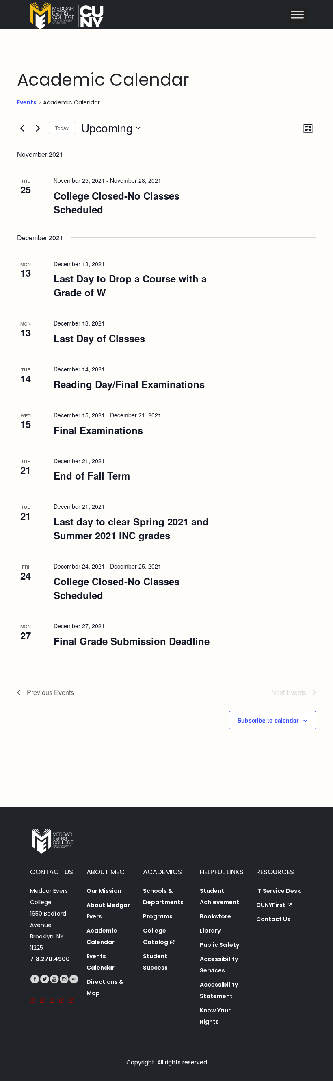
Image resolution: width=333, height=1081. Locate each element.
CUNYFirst (270, 905)
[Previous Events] (22, 128)
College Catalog (155, 936)
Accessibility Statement (219, 990)
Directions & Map (104, 987)
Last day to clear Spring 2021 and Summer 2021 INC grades (131, 528)
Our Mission (103, 891)
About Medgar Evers (108, 910)
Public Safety (219, 945)
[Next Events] (38, 128)
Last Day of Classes (99, 338)
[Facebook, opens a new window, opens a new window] (35, 990)
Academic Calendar (101, 936)
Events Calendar (100, 962)
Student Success (155, 962)
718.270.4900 (50, 959)
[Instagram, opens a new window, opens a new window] (64, 990)
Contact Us (273, 919)
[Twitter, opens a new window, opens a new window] (45, 990)
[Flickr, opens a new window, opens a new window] (74, 990)
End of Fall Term (92, 475)
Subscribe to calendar (268, 720)
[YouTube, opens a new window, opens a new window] (54, 990)
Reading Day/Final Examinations (129, 384)
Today (62, 127)
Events (27, 102)
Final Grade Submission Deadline (132, 641)
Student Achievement (219, 896)
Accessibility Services (219, 965)
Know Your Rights (215, 1016)
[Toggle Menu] (297, 14)
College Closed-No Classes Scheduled (116, 202)
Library (210, 931)
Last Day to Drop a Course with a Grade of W (130, 285)
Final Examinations (98, 430)
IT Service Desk (278, 891)
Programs (158, 916)
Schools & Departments (163, 896)
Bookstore (215, 916)
